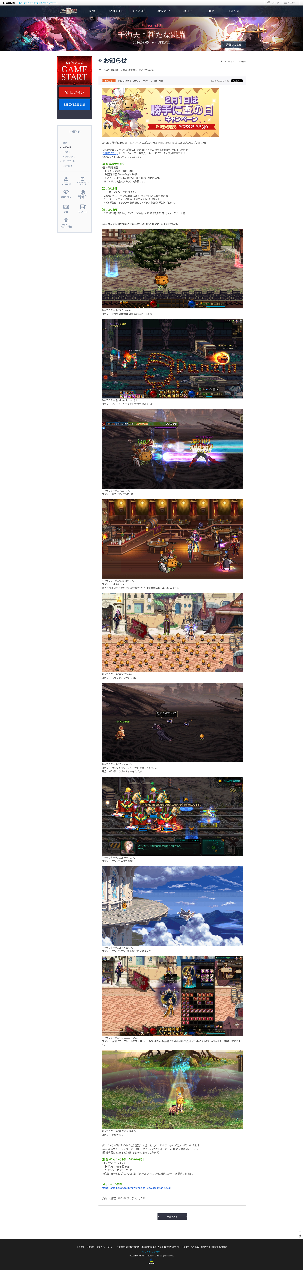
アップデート (69, 161)
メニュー (291, 2)
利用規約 (90, 1247)
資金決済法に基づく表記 (151, 1247)
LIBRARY (187, 10)
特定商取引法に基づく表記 (128, 1247)
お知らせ (231, 61)
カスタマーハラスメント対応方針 (195, 1247)
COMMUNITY (163, 10)
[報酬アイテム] (110, 153)
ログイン (273, 2)
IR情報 (214, 1247)
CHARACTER (139, 10)
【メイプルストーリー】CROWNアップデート (38, 3)
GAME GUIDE (116, 10)
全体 (65, 142)
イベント (67, 151)
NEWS (92, 10)
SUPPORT (234, 10)
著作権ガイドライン (172, 1247)
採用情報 (223, 1247)
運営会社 (80, 1247)
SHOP (211, 10)
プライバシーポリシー (105, 1247)
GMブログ (67, 165)
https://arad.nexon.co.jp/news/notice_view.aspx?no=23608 (136, 1188)
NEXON (9, 3)
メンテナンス (69, 156)
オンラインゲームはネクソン (151, 1252)
